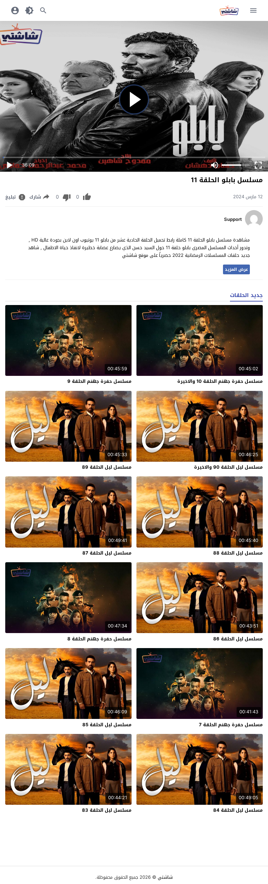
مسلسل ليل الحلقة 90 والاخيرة (228, 467)
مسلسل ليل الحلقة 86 (238, 638)
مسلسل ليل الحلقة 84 (238, 810)
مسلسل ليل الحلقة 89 (107, 467)
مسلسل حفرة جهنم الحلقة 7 (231, 724)
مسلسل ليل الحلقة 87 (107, 553)
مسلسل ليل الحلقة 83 (107, 810)
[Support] (254, 226)
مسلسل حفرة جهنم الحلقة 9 (99, 381)
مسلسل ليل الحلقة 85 (107, 724)
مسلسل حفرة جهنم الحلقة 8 (99, 638)
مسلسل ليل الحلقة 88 (238, 553)
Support (233, 219)
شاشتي (165, 877)
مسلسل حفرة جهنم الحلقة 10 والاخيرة (220, 381)
